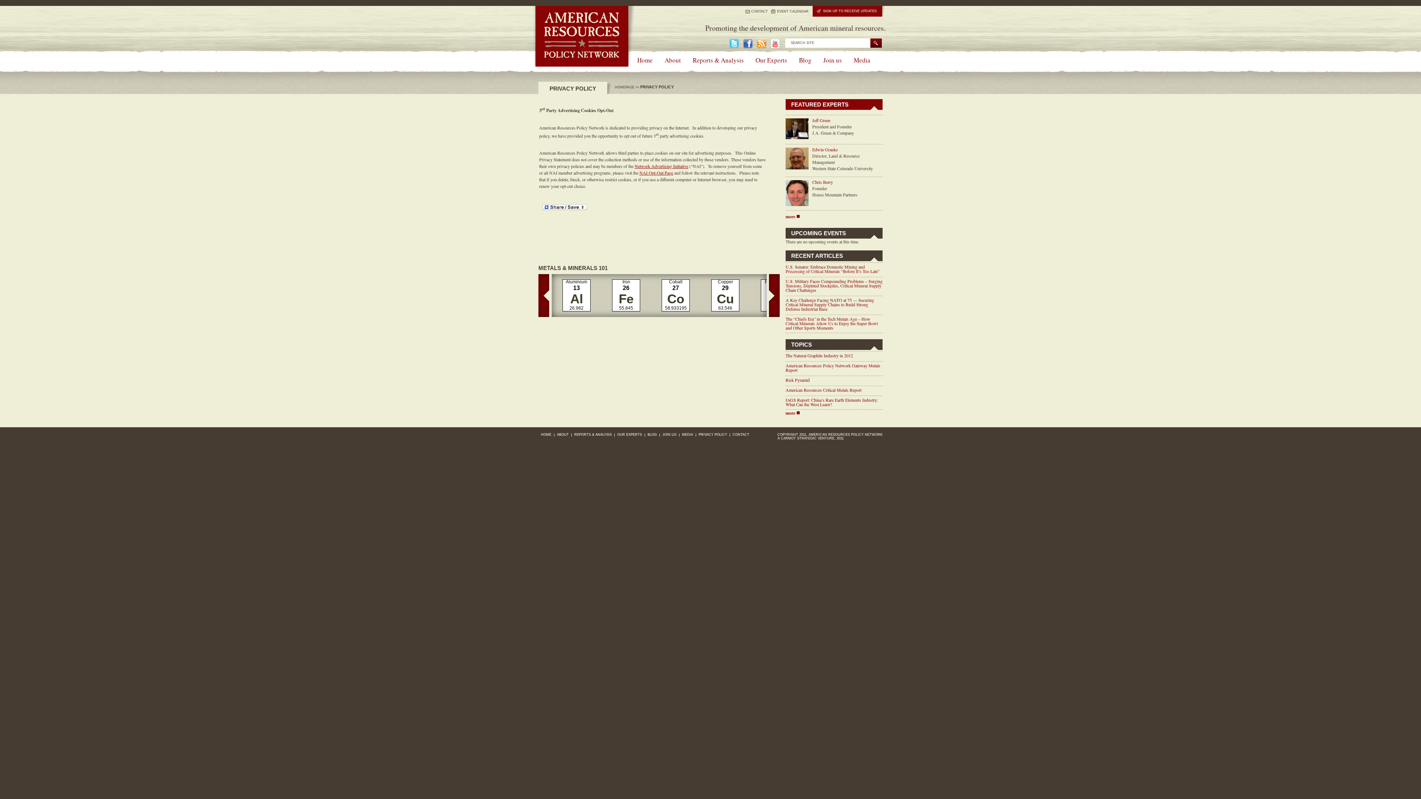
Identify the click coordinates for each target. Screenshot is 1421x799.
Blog (805, 60)
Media (862, 60)
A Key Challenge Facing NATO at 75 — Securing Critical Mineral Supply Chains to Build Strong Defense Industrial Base (830, 304)
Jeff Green (821, 120)
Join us (832, 60)
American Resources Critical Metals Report (823, 390)
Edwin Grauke (825, 149)
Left (543, 295)
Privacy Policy (713, 434)
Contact (741, 434)
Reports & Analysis (718, 60)
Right (774, 295)
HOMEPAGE (624, 87)
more (790, 216)
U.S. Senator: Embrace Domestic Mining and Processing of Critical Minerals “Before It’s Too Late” (833, 269)
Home (645, 60)
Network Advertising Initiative (661, 166)
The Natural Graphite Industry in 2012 (819, 355)
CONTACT (759, 11)
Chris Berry (822, 182)
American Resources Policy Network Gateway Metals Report (833, 368)
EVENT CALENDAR (793, 11)
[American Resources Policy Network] (581, 65)
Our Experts (771, 60)
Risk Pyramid (798, 380)
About (673, 60)
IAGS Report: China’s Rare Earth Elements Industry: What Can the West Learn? (832, 402)
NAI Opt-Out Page (656, 173)
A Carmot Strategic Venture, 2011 (810, 438)
